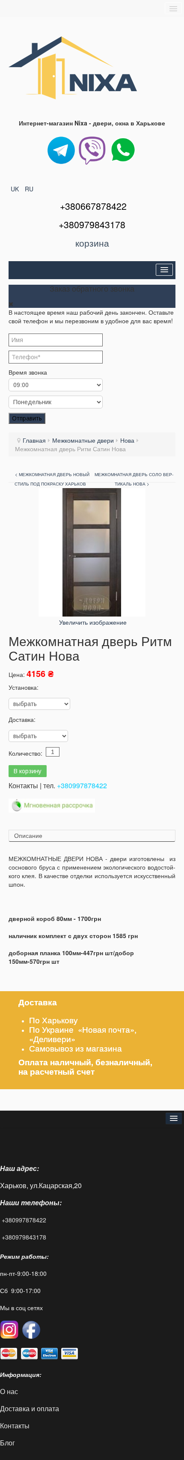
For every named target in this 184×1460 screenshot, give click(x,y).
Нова (127, 440)
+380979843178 (24, 1237)
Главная (34, 440)
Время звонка (28, 372)
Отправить (27, 418)
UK (16, 189)
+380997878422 (82, 785)
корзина (92, 242)
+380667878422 (93, 206)
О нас (9, 1391)
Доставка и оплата (29, 1408)
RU (29, 189)
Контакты (15, 1425)
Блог (7, 1443)
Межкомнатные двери (83, 440)
